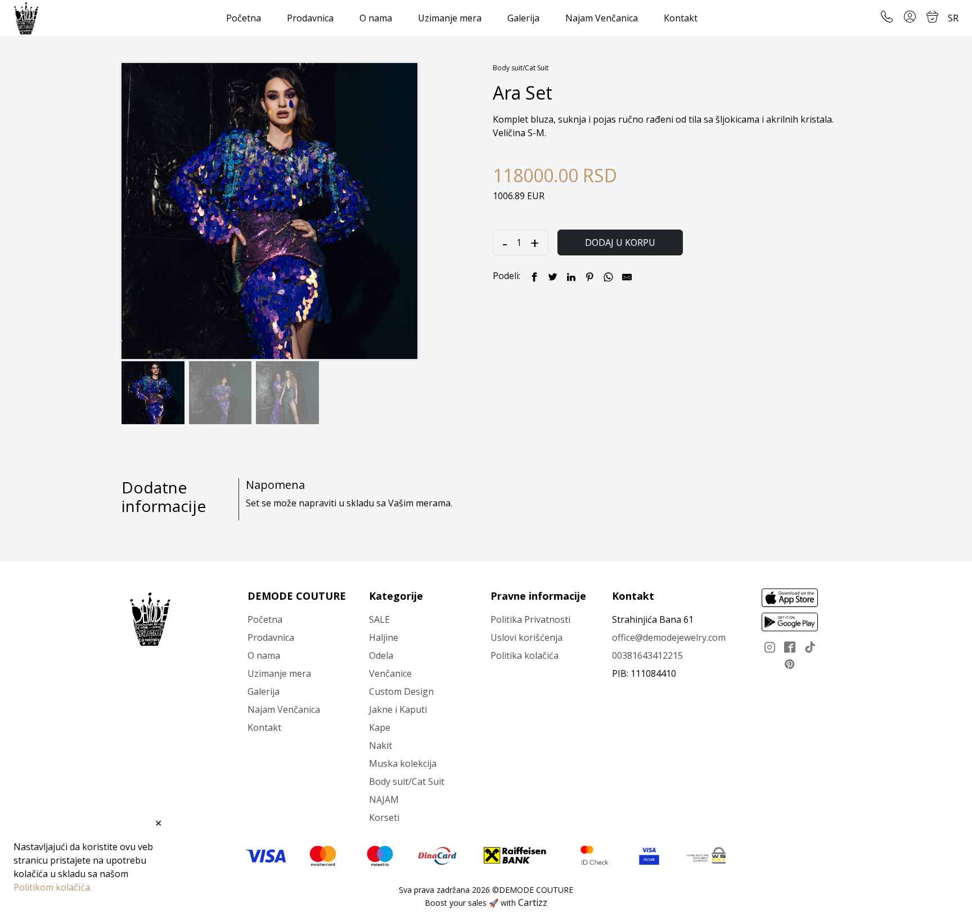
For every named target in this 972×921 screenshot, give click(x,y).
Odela (381, 655)
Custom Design (401, 691)
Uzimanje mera (450, 18)
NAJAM (384, 799)
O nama (375, 18)
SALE (379, 619)
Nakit (380, 745)
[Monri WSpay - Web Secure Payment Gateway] (706, 855)
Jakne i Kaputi (398, 709)
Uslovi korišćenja (526, 637)
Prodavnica (310, 18)
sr (953, 18)
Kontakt (681, 18)
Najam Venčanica (601, 18)
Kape (379, 727)
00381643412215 (647, 655)
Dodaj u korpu (620, 242)
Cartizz (532, 902)
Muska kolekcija (402, 763)
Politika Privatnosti (530, 619)
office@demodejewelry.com (669, 637)
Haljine (383, 637)
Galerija (523, 18)
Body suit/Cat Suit (520, 68)
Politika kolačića (524, 655)
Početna (243, 18)
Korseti (384, 817)
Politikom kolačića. (53, 887)
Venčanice (390, 673)
